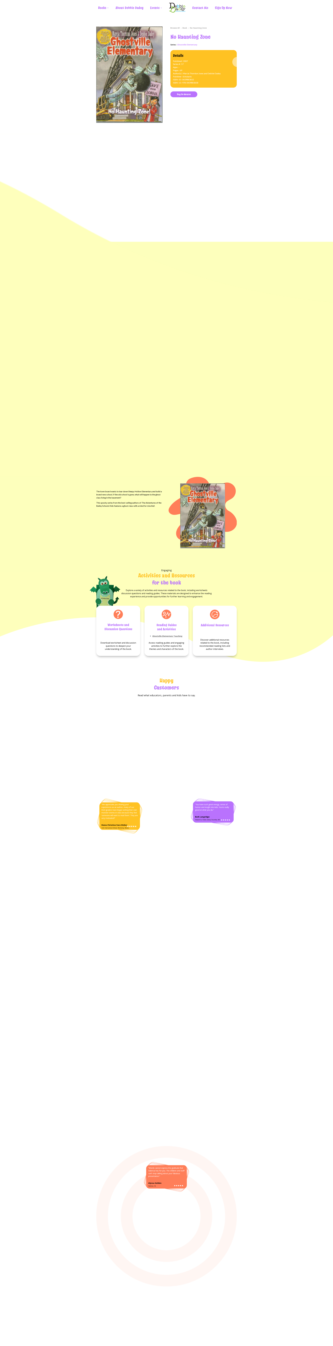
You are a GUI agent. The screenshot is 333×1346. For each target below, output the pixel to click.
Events (155, 8)
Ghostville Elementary (187, 44)
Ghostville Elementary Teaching (167, 636)
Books (102, 8)
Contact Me (200, 8)
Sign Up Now (223, 8)
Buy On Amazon (184, 94)
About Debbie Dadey (129, 8)
